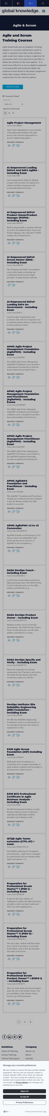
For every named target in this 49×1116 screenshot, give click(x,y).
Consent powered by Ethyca (34, 1111)
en (7, 1111)
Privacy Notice (22, 1082)
